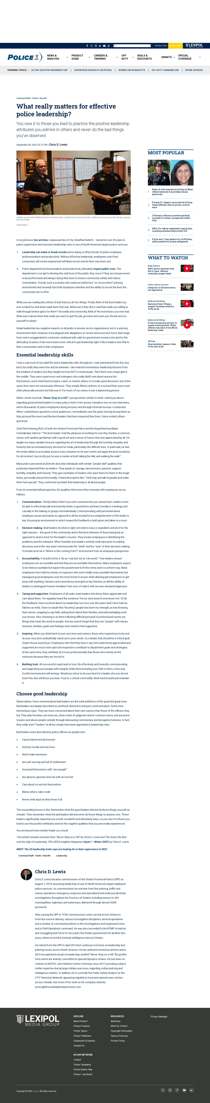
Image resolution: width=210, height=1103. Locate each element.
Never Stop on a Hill (55, 397)
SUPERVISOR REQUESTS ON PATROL (93, 70)
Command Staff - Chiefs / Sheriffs (31, 98)
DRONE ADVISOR (194, 70)
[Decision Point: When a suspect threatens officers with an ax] (187, 303)
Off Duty (151, 341)
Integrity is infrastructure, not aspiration (162, 288)
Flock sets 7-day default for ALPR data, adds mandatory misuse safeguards (172, 240)
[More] (67, 57)
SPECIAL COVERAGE (184, 57)
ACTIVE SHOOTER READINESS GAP (49, 70)
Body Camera (154, 266)
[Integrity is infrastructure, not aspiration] (187, 287)
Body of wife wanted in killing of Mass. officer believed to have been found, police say (172, 191)
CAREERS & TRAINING (100, 57)
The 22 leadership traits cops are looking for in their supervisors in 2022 (65, 849)
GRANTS (166, 57)
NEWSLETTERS (161, 46)
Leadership (61, 856)
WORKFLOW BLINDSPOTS (132, 70)
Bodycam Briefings (156, 301)
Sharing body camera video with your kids (162, 345)
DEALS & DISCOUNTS (144, 57)
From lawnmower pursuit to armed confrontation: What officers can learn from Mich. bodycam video (163, 326)
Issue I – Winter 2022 (96, 841)
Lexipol (36, 1091)
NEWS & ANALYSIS (53, 57)
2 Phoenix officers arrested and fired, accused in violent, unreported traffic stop (171, 218)
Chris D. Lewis (58, 144)
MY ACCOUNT (175, 46)
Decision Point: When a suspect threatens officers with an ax (161, 306)
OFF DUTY (125, 57)
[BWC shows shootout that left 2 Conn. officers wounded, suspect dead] (187, 268)
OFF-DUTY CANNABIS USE (165, 70)
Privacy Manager (159, 1016)
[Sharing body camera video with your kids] (187, 343)
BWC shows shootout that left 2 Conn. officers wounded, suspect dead (161, 271)
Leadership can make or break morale (44, 252)
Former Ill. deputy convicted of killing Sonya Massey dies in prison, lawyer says (172, 204)
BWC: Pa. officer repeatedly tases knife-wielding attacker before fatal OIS (172, 229)
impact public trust (104, 268)
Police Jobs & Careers (158, 285)
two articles (41, 239)
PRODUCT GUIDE (77, 57)
